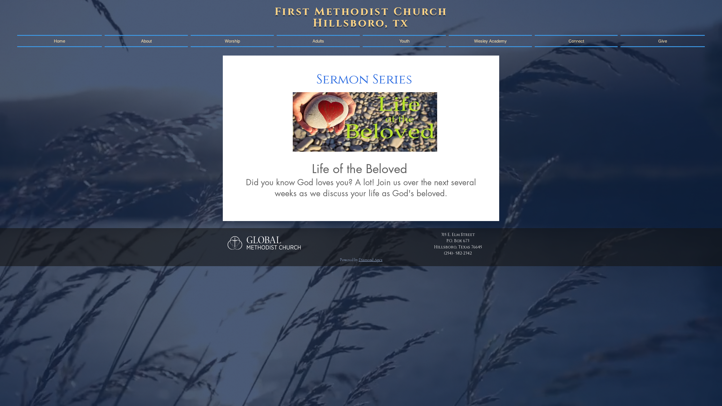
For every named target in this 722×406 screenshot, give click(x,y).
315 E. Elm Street (458, 234)
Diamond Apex (370, 259)
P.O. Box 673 (457, 241)
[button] (576, 41)
